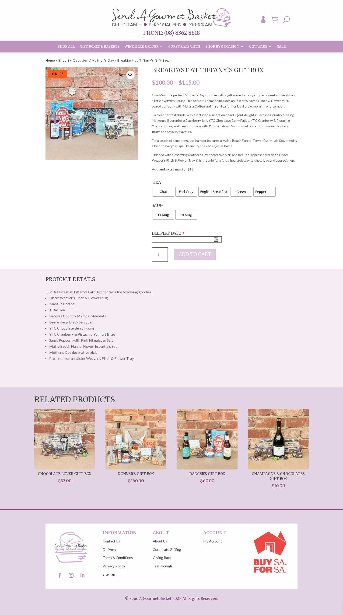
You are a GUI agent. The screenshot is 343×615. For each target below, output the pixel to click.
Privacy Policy (114, 566)
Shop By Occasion (222, 47)
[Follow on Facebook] (60, 575)
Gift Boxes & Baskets (99, 47)
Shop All (66, 47)
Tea (157, 182)
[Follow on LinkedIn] (82, 575)
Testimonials (162, 566)
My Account (212, 541)
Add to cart (195, 254)
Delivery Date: (167, 233)
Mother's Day (103, 60)
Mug (158, 205)
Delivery (109, 549)
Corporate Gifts (184, 47)
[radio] (163, 191)
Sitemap (109, 574)
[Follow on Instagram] (71, 575)
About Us (160, 541)
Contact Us (111, 541)
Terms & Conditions (118, 558)
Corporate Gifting (167, 549)
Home (50, 60)
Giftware (258, 47)
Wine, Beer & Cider (141, 47)
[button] (130, 75)
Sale (281, 47)
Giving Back (162, 558)
